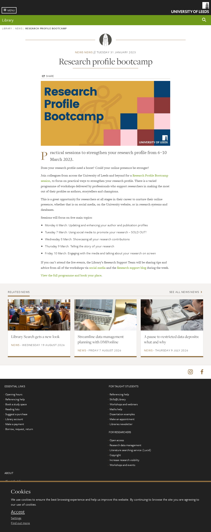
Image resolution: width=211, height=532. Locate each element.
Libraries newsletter (121, 424)
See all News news (184, 292)
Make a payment (14, 424)
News (18, 28)
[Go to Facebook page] (201, 372)
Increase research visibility (124, 460)
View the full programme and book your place (71, 275)
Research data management (125, 445)
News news (84, 52)
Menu (11, 10)
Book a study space (16, 404)
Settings (16, 518)
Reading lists (12, 409)
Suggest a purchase (16, 414)
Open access (117, 440)
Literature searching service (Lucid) (130, 450)
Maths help (116, 409)
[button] (204, 20)
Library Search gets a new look (35, 336)
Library (7, 20)
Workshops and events (122, 465)
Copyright (115, 455)
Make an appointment (122, 419)
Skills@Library (118, 399)
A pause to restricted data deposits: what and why (171, 339)
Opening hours (13, 394)
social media (97, 267)
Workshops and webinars (124, 404)
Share (50, 76)
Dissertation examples (122, 414)
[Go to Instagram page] (190, 372)
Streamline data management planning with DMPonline (101, 339)
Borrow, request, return (19, 429)
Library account (14, 419)
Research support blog (131, 267)
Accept (18, 511)
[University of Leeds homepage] (190, 7)
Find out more (20, 523)
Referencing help (15, 399)
